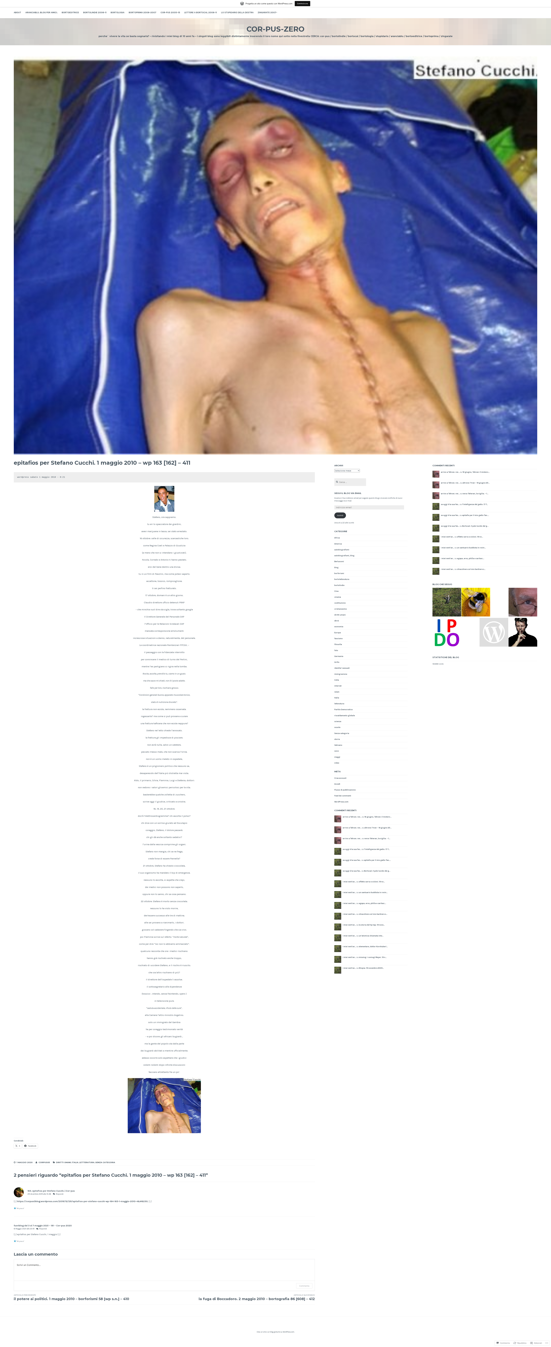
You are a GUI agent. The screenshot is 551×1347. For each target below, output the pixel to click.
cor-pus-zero (275, 29)
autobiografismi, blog (344, 555)
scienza (337, 721)
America (338, 544)
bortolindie (339, 585)
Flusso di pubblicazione (345, 790)
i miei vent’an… (349, 882)
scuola (337, 727)
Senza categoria (105, 1162)
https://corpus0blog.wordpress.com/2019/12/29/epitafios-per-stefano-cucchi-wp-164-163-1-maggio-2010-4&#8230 (82, 1201)
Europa (337, 633)
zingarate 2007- (267, 12)
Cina (336, 591)
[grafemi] (475, 602)
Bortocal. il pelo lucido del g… (377, 871)
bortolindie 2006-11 (94, 12)
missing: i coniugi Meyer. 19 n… (373, 957)
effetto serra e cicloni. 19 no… (372, 882)
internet (338, 686)
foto (336, 650)
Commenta (304, 1286)
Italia (75, 1162)
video (336, 763)
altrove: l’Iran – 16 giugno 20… (377, 828)
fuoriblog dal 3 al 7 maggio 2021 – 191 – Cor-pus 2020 (43, 1225)
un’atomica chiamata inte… (371, 936)
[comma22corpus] (446, 602)
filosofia (338, 644)
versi (336, 751)
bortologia (117, 12)
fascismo (338, 638)
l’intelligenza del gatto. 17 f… (377, 849)
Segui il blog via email (347, 493)
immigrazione (340, 674)
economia (338, 627)
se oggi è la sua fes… (352, 849)
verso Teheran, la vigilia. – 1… (377, 838)
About (17, 12)
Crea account (340, 778)
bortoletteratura (341, 579)
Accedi (337, 784)
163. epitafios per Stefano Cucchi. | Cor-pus (51, 1190)
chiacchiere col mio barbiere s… (373, 914)
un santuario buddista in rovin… (373, 892)
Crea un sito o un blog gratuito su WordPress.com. (275, 1332)
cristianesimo (340, 609)
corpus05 (44, 1162)
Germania (338, 656)
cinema (337, 597)
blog (336, 567)
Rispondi (59, 1194)
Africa (337, 538)
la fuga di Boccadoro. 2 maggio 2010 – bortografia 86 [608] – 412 (257, 1297)
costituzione (340, 603)
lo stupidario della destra (237, 12)
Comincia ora (302, 3)
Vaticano (338, 745)
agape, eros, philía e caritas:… (372, 903)
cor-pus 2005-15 (170, 12)
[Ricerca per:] (350, 482)
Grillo (336, 662)
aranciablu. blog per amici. (41, 12)
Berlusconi (339, 561)
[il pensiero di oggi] (446, 633)
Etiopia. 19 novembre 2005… (371, 968)
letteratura (86, 1162)
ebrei (336, 621)
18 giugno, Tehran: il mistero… (377, 817)
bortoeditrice (70, 12)
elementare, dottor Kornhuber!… (373, 946)
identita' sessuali (342, 668)
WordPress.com (341, 802)
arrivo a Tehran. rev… (352, 817)
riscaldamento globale (344, 715)
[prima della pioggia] (523, 633)
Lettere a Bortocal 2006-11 (200, 12)
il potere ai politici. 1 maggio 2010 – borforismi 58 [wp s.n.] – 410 (71, 1297)
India (336, 680)
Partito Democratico (343, 709)
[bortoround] (523, 602)
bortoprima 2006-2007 (142, 12)
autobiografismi (341, 550)
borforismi (339, 573)
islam (336, 692)
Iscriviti (340, 515)
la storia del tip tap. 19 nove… (372, 925)
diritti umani (63, 1162)
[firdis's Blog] (494, 633)
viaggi (337, 757)
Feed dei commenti (342, 796)
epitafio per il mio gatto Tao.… (377, 860)
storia (337, 739)
